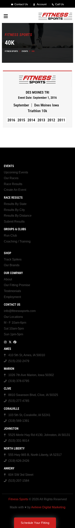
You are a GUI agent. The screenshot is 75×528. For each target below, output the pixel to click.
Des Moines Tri (37, 92)
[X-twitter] (10, 342)
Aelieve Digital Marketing (48, 507)
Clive (7, 388)
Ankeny (9, 468)
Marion (9, 368)
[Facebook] (14, 342)
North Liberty (14, 448)
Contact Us (12, 304)
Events (25, 51)
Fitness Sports (11, 51)
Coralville (11, 408)
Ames (7, 349)
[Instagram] (5, 342)
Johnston (11, 428)
